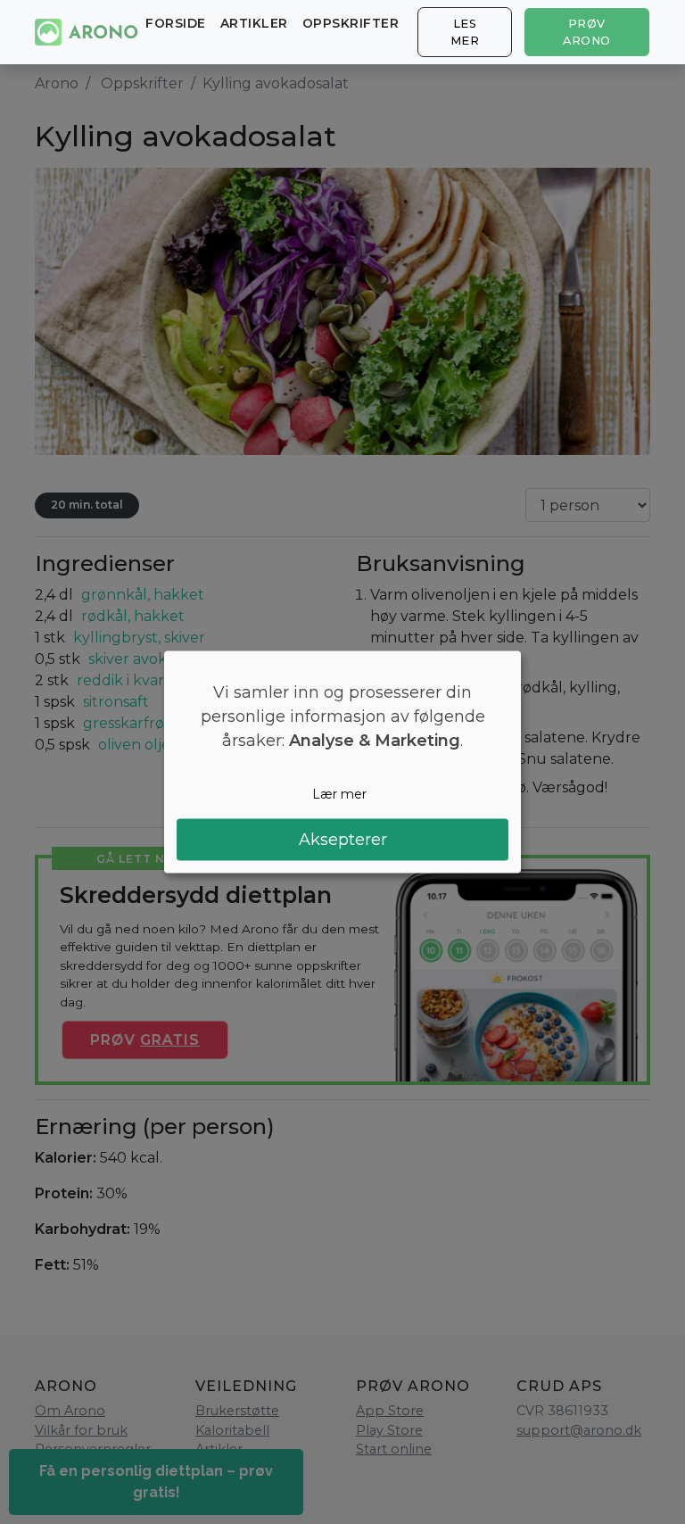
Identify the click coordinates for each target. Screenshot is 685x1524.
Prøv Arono (587, 32)
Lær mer (339, 794)
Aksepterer (343, 839)
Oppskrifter (351, 23)
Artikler (254, 23)
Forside (175, 23)
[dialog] (342, 762)
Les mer (465, 32)
